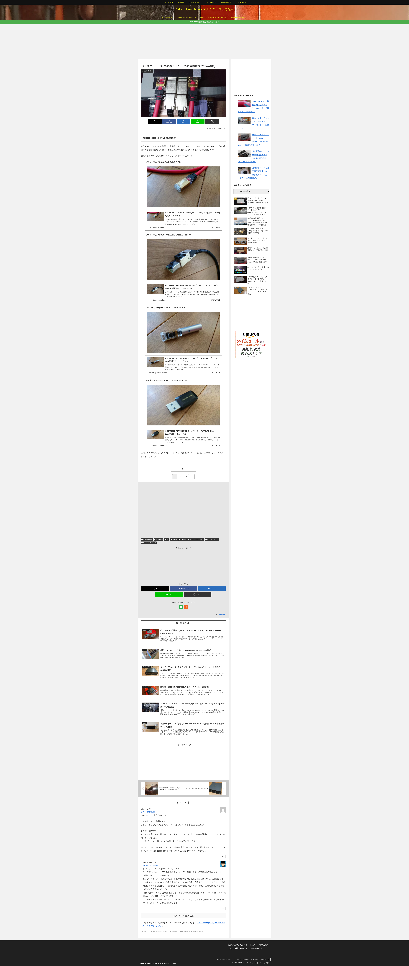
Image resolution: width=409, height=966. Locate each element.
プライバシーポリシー (222, 959)
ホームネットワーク (213, 539)
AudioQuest (159, 539)
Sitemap (246, 959)
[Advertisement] (201, 41)
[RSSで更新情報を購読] (186, 607)
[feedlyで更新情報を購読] (181, 607)
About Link (254, 959)
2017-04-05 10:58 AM (150, 865)
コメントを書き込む (183, 915)
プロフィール (236, 959)
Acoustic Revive (147, 539)
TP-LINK (174, 539)
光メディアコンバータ (149, 543)
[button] (212, 121)
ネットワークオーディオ (197, 539)
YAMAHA (183, 539)
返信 (223, 856)
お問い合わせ (264, 959)
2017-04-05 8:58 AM (148, 812)
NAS (167, 539)
